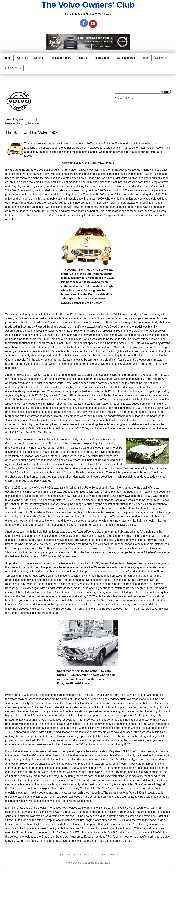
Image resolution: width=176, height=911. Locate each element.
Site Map (160, 57)
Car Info (39, 57)
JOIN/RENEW (12, 68)
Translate (33, 123)
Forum (145, 57)
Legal (60, 854)
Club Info (22, 57)
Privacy (71, 854)
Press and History (60, 57)
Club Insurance (126, 57)
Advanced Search (125, 98)
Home (7, 57)
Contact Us (86, 854)
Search (101, 854)
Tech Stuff (83, 57)
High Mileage (103, 57)
